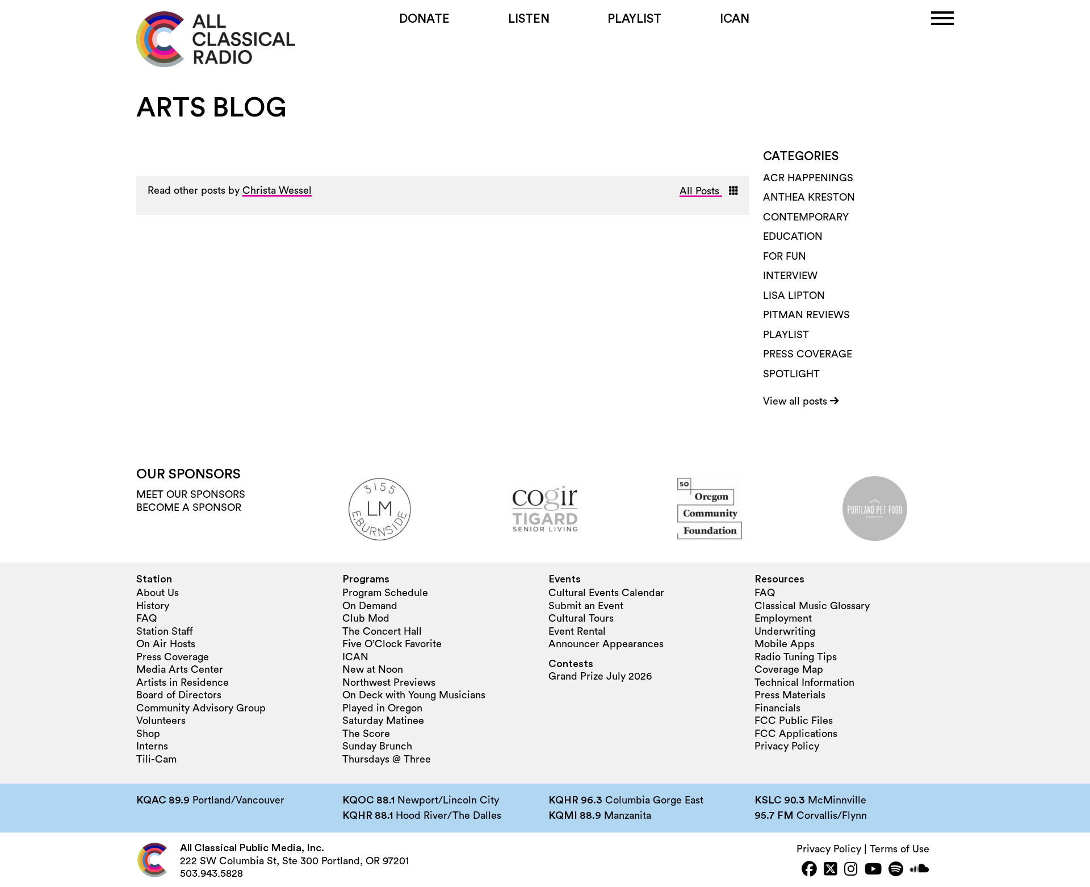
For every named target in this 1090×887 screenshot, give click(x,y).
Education (793, 236)
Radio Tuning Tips (795, 657)
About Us (157, 593)
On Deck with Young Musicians (413, 695)
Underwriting (784, 631)
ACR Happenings (808, 178)
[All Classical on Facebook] (809, 870)
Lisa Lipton (794, 295)
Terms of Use (899, 849)
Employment (783, 618)
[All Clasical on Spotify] (895, 870)
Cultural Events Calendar (606, 593)
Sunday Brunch (377, 746)
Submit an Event (585, 606)
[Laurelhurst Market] (380, 508)
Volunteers (161, 720)
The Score (366, 733)
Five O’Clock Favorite (392, 644)
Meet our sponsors (190, 494)
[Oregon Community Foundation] (709, 508)
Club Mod (365, 618)
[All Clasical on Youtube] (873, 870)
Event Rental (577, 631)
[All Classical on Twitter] (830, 870)
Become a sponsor (188, 507)
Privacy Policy (786, 746)
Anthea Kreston (809, 197)
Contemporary (806, 217)
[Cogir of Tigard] (545, 508)
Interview (790, 275)
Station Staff (164, 631)
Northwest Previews (388, 682)
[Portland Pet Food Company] (874, 508)
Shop (148, 733)
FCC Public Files (793, 720)
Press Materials (789, 695)
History (152, 606)
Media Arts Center (179, 669)
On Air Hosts (165, 644)
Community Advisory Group (201, 708)
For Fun (784, 256)
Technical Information (804, 682)
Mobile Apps (784, 644)
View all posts (796, 401)
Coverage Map (788, 669)
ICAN (734, 19)
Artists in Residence (182, 682)
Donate (424, 19)
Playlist (634, 19)
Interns (152, 746)
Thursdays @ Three (386, 759)
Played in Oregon (382, 708)
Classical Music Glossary (812, 606)
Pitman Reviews (806, 315)
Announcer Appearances (606, 644)
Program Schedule (385, 593)
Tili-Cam (156, 759)
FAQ (146, 618)
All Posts (701, 191)
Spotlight (791, 374)
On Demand (369, 606)
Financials (777, 708)
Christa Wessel (277, 190)
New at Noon (372, 669)
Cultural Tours (581, 618)
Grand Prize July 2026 (600, 676)
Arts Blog (211, 108)
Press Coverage (807, 354)
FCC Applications (795, 733)
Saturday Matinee (383, 720)
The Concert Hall (382, 631)
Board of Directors (178, 695)
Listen (529, 19)
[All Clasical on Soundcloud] (919, 870)
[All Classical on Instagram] (851, 870)
